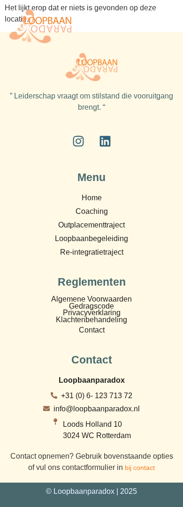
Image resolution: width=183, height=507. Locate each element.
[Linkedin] (105, 141)
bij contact (140, 467)
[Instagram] (78, 141)
